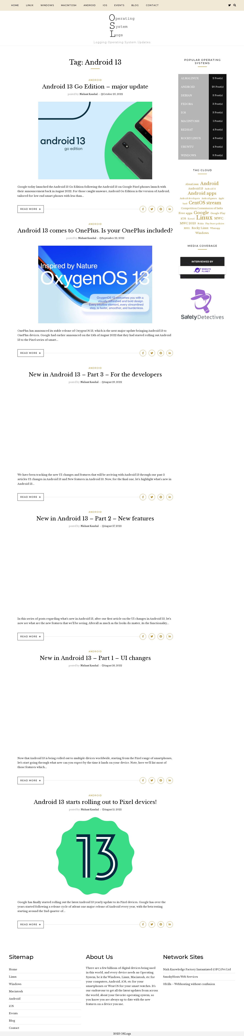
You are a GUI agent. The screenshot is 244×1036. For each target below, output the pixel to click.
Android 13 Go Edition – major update (95, 86)
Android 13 (195, 188)
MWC (218, 218)
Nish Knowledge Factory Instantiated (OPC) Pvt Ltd (197, 969)
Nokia (201, 223)
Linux (29, 5)
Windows (47, 5)
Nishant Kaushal (89, 94)
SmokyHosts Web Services (180, 976)
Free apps (185, 213)
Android (90, 5)
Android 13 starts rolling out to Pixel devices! (95, 802)
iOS (105, 5)
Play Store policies (214, 223)
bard (185, 203)
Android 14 (210, 189)
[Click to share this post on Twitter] (152, 209)
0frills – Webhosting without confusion (189, 984)
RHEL (187, 228)
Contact (152, 5)
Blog (135, 5)
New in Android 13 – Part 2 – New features (95, 518)
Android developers (190, 198)
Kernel (191, 219)
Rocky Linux (200, 228)
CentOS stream (205, 203)
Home (15, 5)
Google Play (218, 213)
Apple (221, 198)
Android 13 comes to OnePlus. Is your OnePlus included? (95, 230)
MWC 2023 (188, 223)
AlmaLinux (192, 184)
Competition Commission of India (202, 208)
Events (119, 5)
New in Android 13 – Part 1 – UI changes (95, 658)
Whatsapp (215, 228)
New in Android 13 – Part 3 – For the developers (95, 374)
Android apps (202, 193)
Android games (209, 198)
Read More (29, 209)
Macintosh (68, 5)
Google (201, 213)
